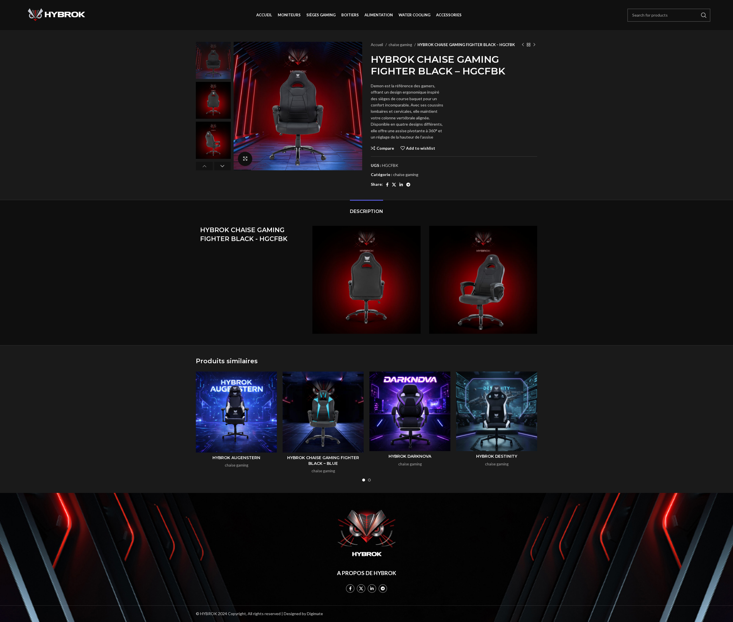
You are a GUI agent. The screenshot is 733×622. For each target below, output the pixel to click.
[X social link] (394, 184)
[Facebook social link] (387, 184)
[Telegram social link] (408, 184)
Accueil (377, 44)
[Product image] (236, 412)
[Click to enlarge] (245, 159)
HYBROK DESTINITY (496, 456)
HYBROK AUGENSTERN (236, 457)
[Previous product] (523, 45)
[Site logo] (56, 14)
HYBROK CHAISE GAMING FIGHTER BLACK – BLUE (323, 460)
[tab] (366, 208)
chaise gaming (401, 44)
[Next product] (534, 45)
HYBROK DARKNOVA (410, 456)
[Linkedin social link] (401, 184)
